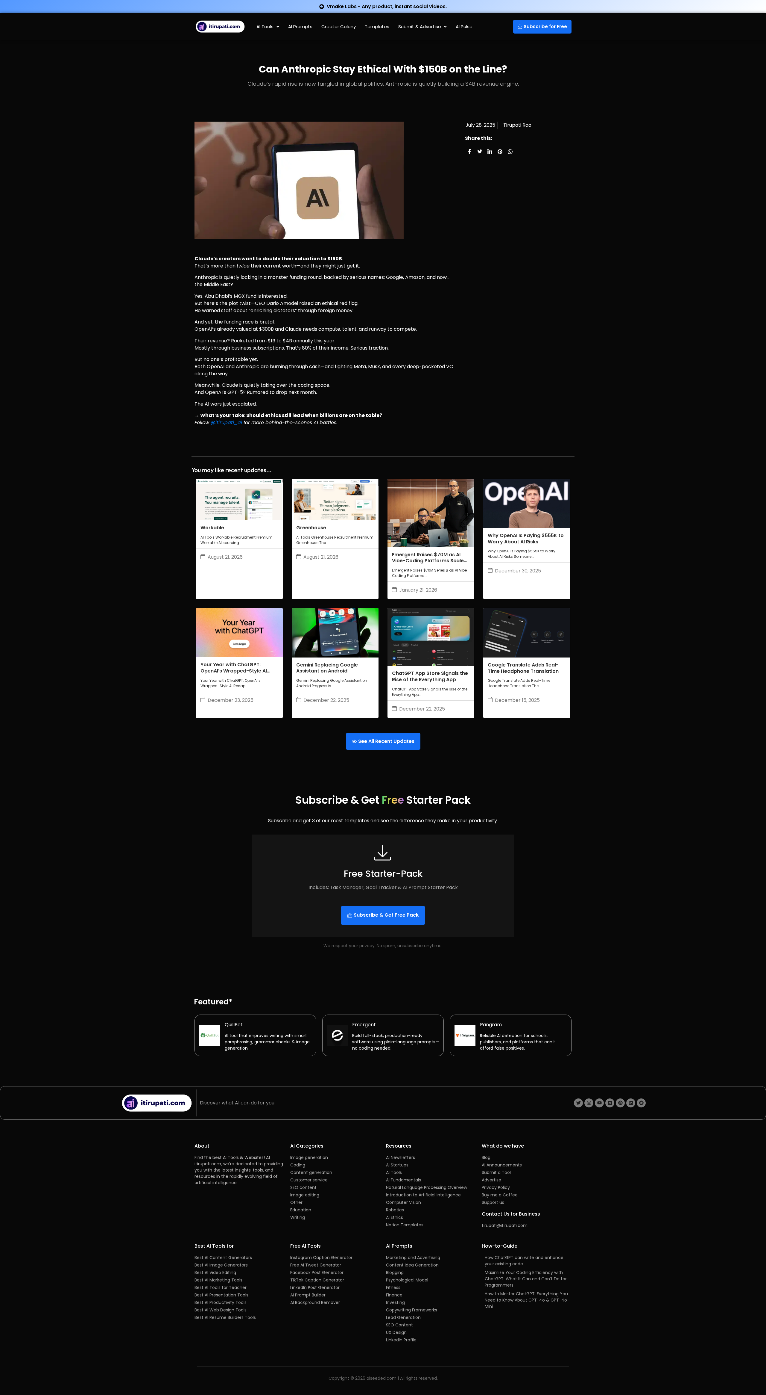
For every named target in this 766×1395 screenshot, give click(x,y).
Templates (377, 26)
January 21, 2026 (418, 590)
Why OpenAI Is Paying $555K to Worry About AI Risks (526, 538)
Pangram (491, 1024)
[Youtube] (599, 1102)
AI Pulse (464, 26)
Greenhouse (311, 527)
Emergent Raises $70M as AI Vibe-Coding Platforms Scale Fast (428, 561)
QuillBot (234, 1024)
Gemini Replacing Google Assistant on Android (327, 668)
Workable (212, 527)
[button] (268, 26)
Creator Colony (338, 26)
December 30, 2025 (518, 571)
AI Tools (264, 26)
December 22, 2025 (326, 700)
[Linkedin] (630, 1102)
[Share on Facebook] (469, 152)
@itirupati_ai (226, 422)
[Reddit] (641, 1102)
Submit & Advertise (419, 26)
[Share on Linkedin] (490, 152)
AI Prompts (300, 26)
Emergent (364, 1024)
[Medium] (609, 1102)
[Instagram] (588, 1102)
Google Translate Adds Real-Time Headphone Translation (523, 668)
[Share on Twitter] (480, 152)
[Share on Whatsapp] (510, 152)
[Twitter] (578, 1102)
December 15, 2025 (517, 700)
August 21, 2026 (225, 557)
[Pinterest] (620, 1102)
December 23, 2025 (230, 700)
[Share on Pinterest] (500, 152)
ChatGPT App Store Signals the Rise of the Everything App (430, 676)
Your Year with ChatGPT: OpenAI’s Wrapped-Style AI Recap (233, 671)
